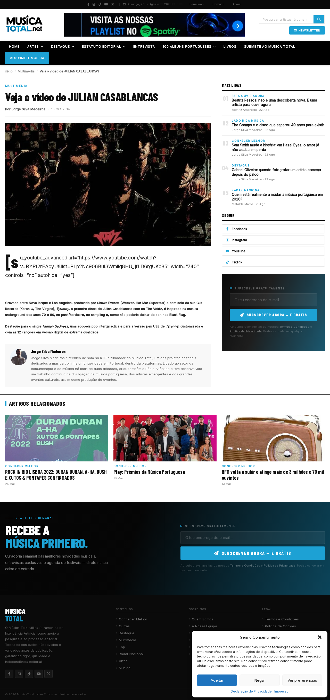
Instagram (239, 240)
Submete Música (29, 58)
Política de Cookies (280, 626)
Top (122, 647)
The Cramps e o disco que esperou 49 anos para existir (278, 125)
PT (174, 4)
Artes (123, 661)
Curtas (124, 626)
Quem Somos (202, 619)
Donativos (196, 4)
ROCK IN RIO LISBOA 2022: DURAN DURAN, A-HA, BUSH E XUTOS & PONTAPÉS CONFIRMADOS (56, 474)
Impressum (282, 691)
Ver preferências (302, 680)
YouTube (238, 251)
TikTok (237, 262)
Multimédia (26, 71)
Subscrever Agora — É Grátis (277, 315)
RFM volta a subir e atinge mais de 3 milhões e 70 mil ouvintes (273, 474)
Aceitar (217, 680)
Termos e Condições (294, 326)
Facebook (239, 229)
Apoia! (237, 4)
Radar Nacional (131, 654)
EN (181, 4)
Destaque (126, 633)
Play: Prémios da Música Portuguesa (149, 472)
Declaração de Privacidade (251, 691)
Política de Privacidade (246, 331)
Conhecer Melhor (133, 619)
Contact (218, 4)
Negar (259, 680)
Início (9, 71)
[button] (319, 637)
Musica (124, 668)
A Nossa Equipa (204, 626)
